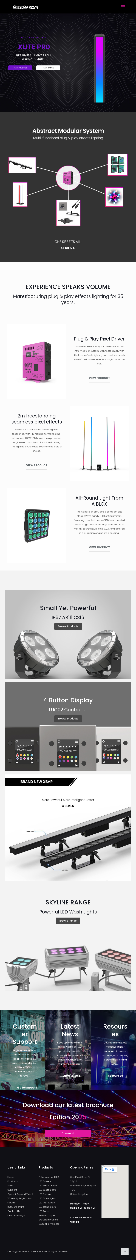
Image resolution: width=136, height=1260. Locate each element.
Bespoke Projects (49, 1224)
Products (12, 1181)
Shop (10, 1185)
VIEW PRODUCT (20, 68)
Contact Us (13, 1211)
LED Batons (45, 1194)
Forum (11, 1202)
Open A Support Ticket (20, 1194)
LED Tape (44, 1211)
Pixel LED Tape (47, 1215)
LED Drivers (45, 1181)
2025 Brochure (15, 1207)
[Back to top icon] (125, 1251)
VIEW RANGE (48, 68)
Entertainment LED (49, 1177)
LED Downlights (47, 1198)
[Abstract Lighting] (25, 6)
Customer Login (16, 1215)
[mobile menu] (123, 7)
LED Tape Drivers (48, 1185)
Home (11, 1177)
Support (12, 1190)
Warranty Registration (19, 1198)
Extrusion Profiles (48, 1219)
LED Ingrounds (47, 1202)
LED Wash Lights (47, 1190)
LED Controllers (47, 1207)
